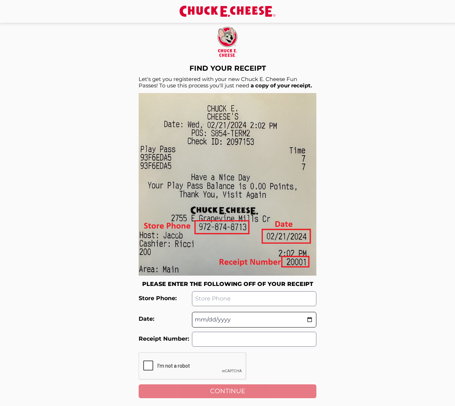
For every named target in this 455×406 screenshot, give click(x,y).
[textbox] (254, 319)
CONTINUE (227, 391)
